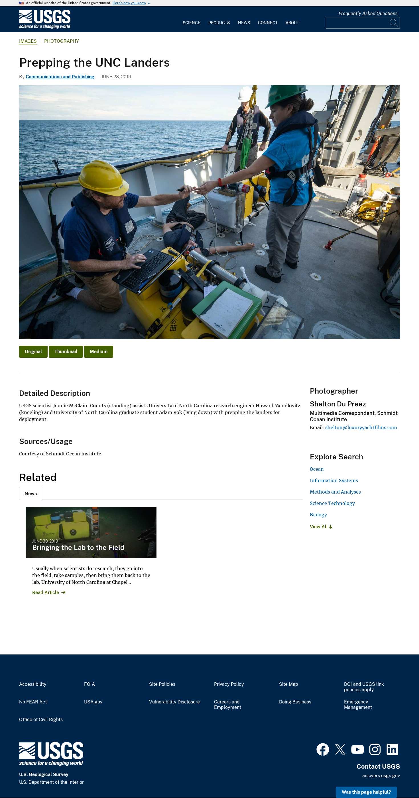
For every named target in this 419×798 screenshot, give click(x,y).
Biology (318, 514)
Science (191, 23)
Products (219, 23)
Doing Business (295, 702)
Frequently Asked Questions (368, 13)
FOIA (89, 684)
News (244, 23)
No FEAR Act (33, 702)
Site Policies (162, 684)
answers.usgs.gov (381, 775)
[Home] (44, 27)
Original (33, 351)
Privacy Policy (229, 684)
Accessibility (32, 684)
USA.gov (93, 702)
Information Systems (334, 480)
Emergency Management (358, 704)
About (292, 23)
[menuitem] (191, 19)
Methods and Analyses (335, 492)
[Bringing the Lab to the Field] (91, 532)
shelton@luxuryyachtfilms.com (361, 427)
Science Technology (332, 503)
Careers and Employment (227, 704)
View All (319, 526)
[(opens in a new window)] (322, 749)
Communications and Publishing (60, 76)
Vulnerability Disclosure (174, 702)
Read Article (45, 592)
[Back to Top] (398, 777)
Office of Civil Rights (41, 719)
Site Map (288, 684)
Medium (98, 351)
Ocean (317, 469)
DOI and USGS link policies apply (364, 687)
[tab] (30, 493)
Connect (268, 23)
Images (28, 41)
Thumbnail (65, 351)
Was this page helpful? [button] (366, 792)
